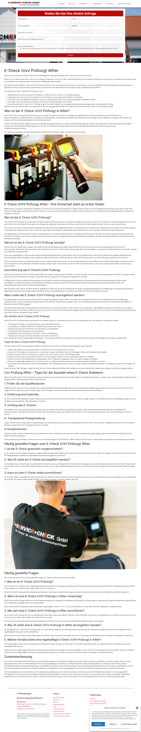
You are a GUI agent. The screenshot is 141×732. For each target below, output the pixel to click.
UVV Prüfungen (65, 607)
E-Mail (74, 19)
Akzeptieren (98, 724)
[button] (137, 708)
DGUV (55, 702)
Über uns (71, 4)
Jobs (54, 707)
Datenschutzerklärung (117, 728)
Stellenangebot (58, 704)
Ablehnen (112, 724)
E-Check (92, 699)
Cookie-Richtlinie (105, 728)
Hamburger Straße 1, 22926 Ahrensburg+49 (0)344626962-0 (31, 704)
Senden (70, 55)
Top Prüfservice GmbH (98, 703)
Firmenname (23, 19)
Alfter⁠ (54, 85)
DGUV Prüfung (58, 697)
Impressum (126, 728)
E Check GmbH (58, 711)
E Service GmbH (59, 709)
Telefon (75, 26)
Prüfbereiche (97, 4)
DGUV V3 (56, 700)
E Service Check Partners (62, 714)
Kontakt (62, 4)
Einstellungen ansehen (129, 724)
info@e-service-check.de (25, 709)
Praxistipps (109, 4)
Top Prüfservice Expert (98, 701)
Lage (14, 617)
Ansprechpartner (24, 26)
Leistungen (83, 4)
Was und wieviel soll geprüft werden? (31, 39)
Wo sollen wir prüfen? (26, 32)
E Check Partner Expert (61, 716)
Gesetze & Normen (124, 4)
